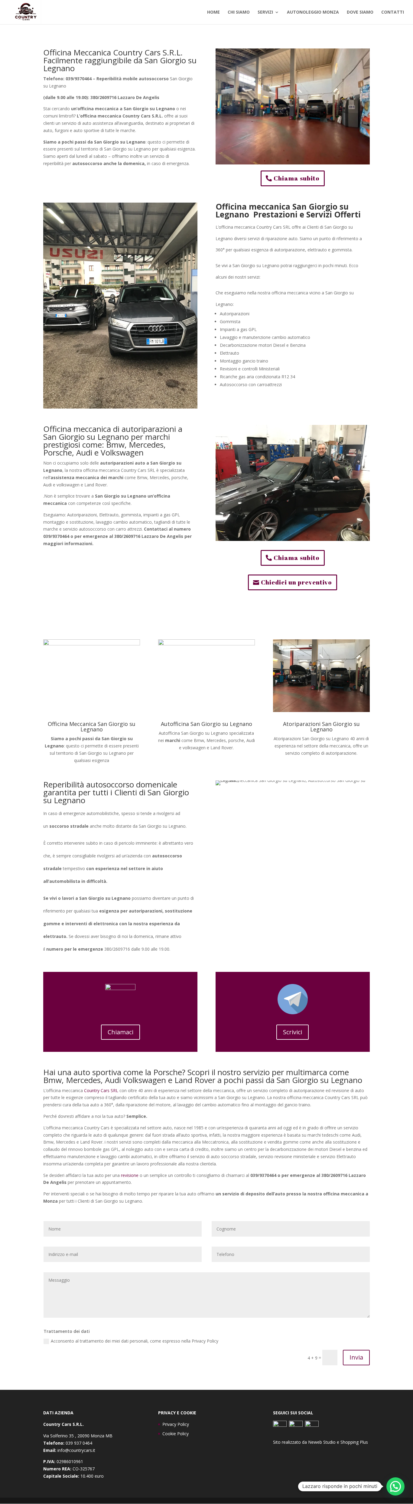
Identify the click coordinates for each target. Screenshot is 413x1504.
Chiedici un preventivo (296, 582)
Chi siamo (239, 12)
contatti (392, 12)
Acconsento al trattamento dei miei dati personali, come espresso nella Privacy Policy (134, 1341)
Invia (356, 1357)
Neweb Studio (322, 1442)
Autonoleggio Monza (313, 12)
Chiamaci (120, 1032)
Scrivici (292, 1032)
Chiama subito (297, 178)
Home (213, 12)
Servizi (265, 12)
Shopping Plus (354, 1442)
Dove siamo (360, 12)
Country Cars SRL (101, 1090)
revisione (129, 1175)
